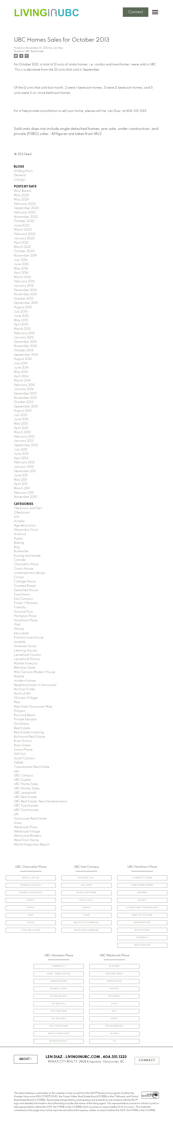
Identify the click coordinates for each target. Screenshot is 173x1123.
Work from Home (26, 840)
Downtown (22, 594)
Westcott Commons (87, 923)
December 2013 (25, 393)
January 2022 (24, 238)
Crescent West (114, 974)
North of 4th (22, 693)
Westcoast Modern (27, 835)
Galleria (86, 885)
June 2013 (21, 419)
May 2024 (21, 199)
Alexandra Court (26, 529)
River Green (22, 745)
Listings (19, 179)
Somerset (142, 938)
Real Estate (22, 728)
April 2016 (21, 272)
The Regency (58, 1019)
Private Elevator (25, 719)
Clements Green (142, 878)
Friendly (20, 607)
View (18, 823)
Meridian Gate (24, 667)
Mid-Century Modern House (34, 672)
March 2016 (22, 277)
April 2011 (20, 484)
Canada (20, 560)
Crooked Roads (25, 585)
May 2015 (21, 320)
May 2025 (21, 195)
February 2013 (24, 436)
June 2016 (21, 264)
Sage (114, 1004)
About (24, 1059)
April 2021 (21, 242)
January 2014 (24, 389)
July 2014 (20, 363)
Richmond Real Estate (29, 736)
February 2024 (25, 203)
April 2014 (21, 376)
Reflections (142, 930)
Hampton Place (25, 616)
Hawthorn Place (25, 620)
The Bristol (58, 1004)
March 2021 (22, 247)
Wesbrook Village (27, 831)
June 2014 (21, 367)
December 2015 (25, 290)
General (20, 175)
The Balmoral (58, 996)
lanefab (20, 642)
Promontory (142, 923)
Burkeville (21, 551)
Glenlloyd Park (86, 893)
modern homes (25, 680)
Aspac (18, 538)
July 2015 (21, 311)
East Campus (23, 598)
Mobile (19, 676)
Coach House (23, 568)
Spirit (114, 1019)
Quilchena (21, 723)
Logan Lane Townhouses (142, 908)
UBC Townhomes (26, 805)
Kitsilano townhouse (28, 637)
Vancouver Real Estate (30, 818)
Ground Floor (23, 611)
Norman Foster (24, 689)
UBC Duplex (22, 779)
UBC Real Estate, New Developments (40, 801)
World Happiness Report (32, 844)
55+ (17, 517)
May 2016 (21, 268)
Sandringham (58, 981)
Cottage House (25, 581)
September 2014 (26, 354)
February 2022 (25, 234)
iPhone (19, 629)
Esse (30, 915)
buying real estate (27, 555)
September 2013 (26, 406)
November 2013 (25, 397)
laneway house (25, 646)
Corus (31, 908)
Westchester (142, 945)
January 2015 (24, 337)
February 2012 (24, 462)
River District (23, 741)
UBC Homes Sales (27, 788)
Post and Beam (24, 715)
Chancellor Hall (31, 885)
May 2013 (21, 423)
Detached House (26, 590)
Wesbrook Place (25, 827)
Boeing (19, 542)
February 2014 (24, 385)
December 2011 (25, 471)
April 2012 (21, 458)
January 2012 (24, 466)
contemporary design (29, 572)
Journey (142, 893)
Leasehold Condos (27, 654)
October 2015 (23, 298)
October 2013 (23, 402)
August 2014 (23, 359)
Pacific (114, 989)
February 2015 (24, 333)
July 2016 (20, 260)
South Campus (24, 758)
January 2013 (24, 440)
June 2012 (21, 453)
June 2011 (21, 475)
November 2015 (25, 294)
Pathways (114, 996)
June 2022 (22, 225)
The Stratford (58, 1026)
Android (20, 534)
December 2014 (25, 341)
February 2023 (25, 212)
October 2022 (24, 221)
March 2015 (22, 328)
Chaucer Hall (86, 878)
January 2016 (24, 285)
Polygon (20, 710)
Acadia (19, 521)
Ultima (114, 1034)
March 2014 (22, 380)
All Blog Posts (23, 171)
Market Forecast (25, 663)
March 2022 (23, 229)
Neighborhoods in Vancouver (35, 685)
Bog (17, 547)
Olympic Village (26, 697)
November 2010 (25, 497)
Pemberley (58, 966)
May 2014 (21, 372)
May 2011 (20, 479)
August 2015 (23, 307)
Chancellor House (31, 893)
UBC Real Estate (34, 51)
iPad (17, 624)
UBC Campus (23, 775)
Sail (114, 1011)
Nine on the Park (142, 915)
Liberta (86, 908)
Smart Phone (23, 749)
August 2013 (23, 410)
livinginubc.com (83, 1057)
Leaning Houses (25, 650)
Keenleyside (114, 981)
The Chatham (59, 1011)
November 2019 (25, 255)
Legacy (142, 900)
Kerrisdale (21, 633)
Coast (31, 900)
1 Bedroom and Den (28, 508)
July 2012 (20, 449)
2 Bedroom (22, 512)
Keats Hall (86, 900)
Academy (114, 966)
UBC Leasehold (25, 792)
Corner (19, 577)
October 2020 (24, 251)
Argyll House (31, 878)
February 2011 (24, 492)
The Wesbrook (114, 1026)
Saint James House (58, 974)
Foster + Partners (26, 603)
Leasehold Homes (27, 659)
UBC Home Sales (26, 784)
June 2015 (21, 315)
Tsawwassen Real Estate (32, 766)
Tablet (18, 762)
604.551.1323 (115, 1057)
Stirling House (30, 930)
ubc (16, 771)
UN (16, 814)
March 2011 (22, 488)
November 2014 (25, 346)
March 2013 (22, 432)
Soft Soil (20, 754)
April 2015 (21, 324)
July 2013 (20, 415)
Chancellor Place (26, 564)
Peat (17, 702)
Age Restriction (25, 525)
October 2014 (23, 350)
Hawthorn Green (142, 885)
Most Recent (22, 190)
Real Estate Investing (29, 732)
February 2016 (24, 281)
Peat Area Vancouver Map (33, 706)
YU (114, 1041)
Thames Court (59, 989)
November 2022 (26, 216)
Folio (30, 923)
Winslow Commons (86, 930)
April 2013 (21, 428)
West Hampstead (58, 1034)
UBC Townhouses (26, 810)
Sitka (86, 915)
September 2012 (26, 445)
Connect (135, 12)
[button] (31, 877)
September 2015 (26, 302)
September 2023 (26, 208)
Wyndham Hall (58, 1041)
